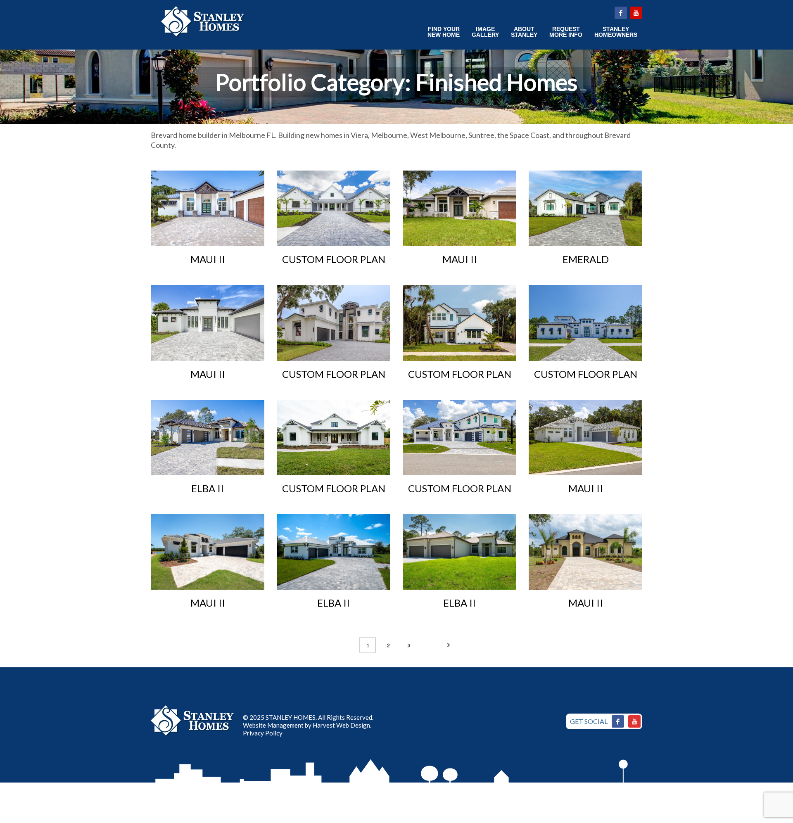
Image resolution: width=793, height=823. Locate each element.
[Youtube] (634, 721)
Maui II (207, 259)
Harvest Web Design (341, 725)
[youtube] (636, 13)
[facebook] (621, 13)
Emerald (586, 259)
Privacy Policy (263, 733)
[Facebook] (618, 721)
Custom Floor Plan (333, 259)
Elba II (207, 488)
